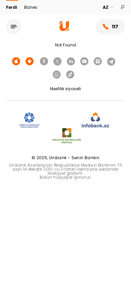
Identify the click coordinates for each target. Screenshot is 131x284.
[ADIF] (29, 120)
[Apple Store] (16, 62)
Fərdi (12, 7)
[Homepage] (64, 29)
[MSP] (67, 136)
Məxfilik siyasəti (65, 89)
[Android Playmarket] (30, 62)
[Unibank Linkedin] (71, 62)
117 (115, 26)
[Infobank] (96, 120)
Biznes (30, 7)
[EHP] (60, 120)
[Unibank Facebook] (44, 62)
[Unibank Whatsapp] (57, 75)
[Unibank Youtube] (84, 62)
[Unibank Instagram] (98, 62)
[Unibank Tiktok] (70, 75)
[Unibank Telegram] (111, 62)
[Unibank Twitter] (57, 62)
